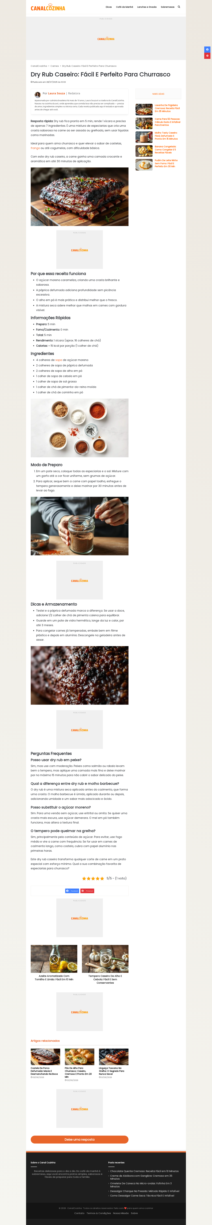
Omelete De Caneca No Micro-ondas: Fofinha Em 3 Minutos (141, 1185)
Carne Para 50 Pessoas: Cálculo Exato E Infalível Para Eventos (167, 122)
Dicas (109, 7)
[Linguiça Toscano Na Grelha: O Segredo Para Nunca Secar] (114, 1057)
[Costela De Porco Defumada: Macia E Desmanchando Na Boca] (45, 1057)
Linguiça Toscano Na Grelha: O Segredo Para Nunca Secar (111, 1071)
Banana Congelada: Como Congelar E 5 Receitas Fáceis (165, 149)
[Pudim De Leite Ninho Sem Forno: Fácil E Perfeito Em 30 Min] (144, 165)
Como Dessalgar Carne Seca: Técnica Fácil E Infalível (142, 1195)
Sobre (134, 1213)
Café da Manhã (124, 7)
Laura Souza (56, 93)
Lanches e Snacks (147, 7)
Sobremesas (167, 7)
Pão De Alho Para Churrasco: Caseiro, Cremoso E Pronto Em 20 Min (78, 1072)
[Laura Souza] (38, 95)
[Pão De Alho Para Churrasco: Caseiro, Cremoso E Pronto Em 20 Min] (79, 1057)
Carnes (54, 66)
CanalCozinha (39, 66)
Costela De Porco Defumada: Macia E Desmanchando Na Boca (44, 1071)
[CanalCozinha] (48, 7)
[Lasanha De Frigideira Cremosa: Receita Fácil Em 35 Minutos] (144, 109)
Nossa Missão (121, 1213)
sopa (58, 360)
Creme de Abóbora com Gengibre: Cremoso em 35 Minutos (141, 1177)
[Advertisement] (106, 38)
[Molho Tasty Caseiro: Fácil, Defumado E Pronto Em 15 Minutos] (144, 137)
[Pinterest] (207, 56)
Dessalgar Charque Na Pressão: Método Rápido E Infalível (144, 1191)
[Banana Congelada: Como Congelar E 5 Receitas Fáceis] (144, 151)
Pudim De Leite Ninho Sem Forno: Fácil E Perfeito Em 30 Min (166, 163)
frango (35, 148)
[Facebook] (207, 49)
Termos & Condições (99, 1213)
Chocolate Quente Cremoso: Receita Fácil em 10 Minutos (144, 1171)
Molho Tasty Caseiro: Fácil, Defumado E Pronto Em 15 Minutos (166, 135)
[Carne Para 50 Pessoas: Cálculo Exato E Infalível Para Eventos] (144, 123)
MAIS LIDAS (158, 93)
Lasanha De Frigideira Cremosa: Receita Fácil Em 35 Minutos (167, 108)
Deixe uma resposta (80, 1139)
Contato (79, 1213)
